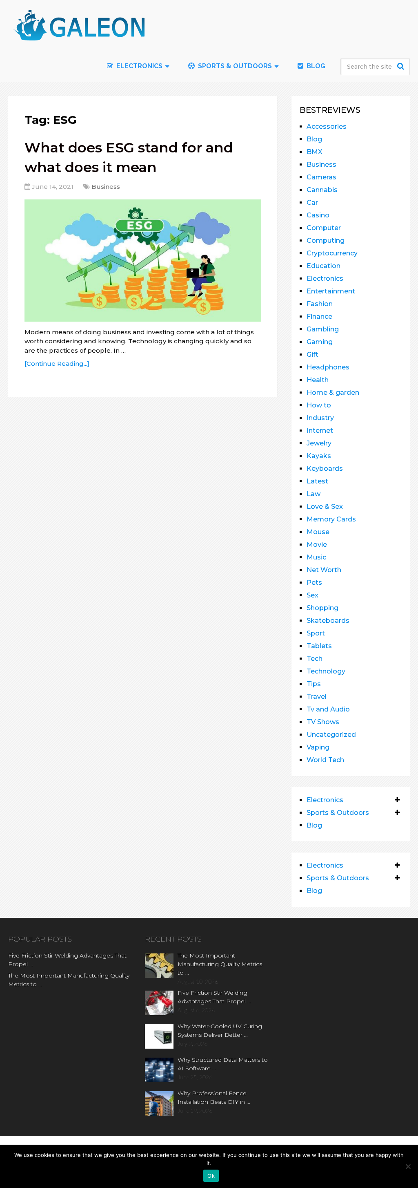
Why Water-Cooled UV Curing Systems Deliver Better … (220, 1030)
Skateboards (328, 620)
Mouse (318, 532)
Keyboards (325, 468)
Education (323, 266)
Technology (326, 671)
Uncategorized (331, 734)
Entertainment (331, 291)
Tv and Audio (328, 709)
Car (312, 202)
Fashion (320, 304)
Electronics (325, 278)
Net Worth (324, 570)
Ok (211, 1175)
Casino (318, 215)
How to (319, 405)
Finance (319, 316)
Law (313, 494)
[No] (408, 1166)
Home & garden (333, 392)
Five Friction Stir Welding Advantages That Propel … (67, 960)
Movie (317, 544)
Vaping (318, 747)
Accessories (327, 126)
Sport (316, 633)
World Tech (325, 760)
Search (402, 66)
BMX (314, 152)
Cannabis (322, 190)
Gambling (323, 329)
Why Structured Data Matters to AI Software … (223, 1064)
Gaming (320, 342)
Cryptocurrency (332, 253)
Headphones (328, 367)
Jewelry (319, 443)
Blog (315, 66)
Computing (326, 240)
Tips (314, 684)
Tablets (319, 646)
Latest (317, 481)
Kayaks (319, 456)
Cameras (321, 177)
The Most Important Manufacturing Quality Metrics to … (68, 980)
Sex (312, 595)
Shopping (322, 608)
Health (318, 380)
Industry (320, 418)
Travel (317, 696)
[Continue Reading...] (56, 363)
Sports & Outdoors (234, 66)
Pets (314, 582)
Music (316, 557)
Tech (314, 658)
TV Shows (323, 722)
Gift (312, 354)
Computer (324, 228)
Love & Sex (325, 506)
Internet (320, 430)
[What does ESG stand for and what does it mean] (142, 260)
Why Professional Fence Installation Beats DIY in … (214, 1097)
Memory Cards (331, 519)
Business (105, 186)
